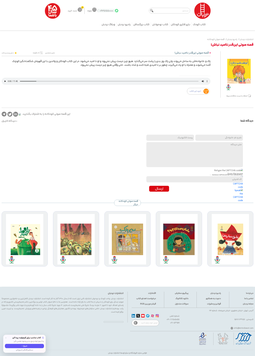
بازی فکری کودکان (180, 24)
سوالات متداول (181, 304)
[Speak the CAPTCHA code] (238, 195)
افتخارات (152, 293)
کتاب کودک (199, 24)
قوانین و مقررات (214, 304)
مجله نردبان (248, 304)
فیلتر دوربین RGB (148, 304)
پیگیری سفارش (181, 293)
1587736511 (239, 319)
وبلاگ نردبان (108, 24)
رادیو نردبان (124, 24)
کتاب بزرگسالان (141, 24)
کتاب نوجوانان (160, 24)
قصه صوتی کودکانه (215, 39)
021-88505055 (173, 319)
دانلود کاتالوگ (181, 298)
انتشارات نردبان (246, 39)
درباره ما (249, 293)
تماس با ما (248, 298)
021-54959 (174, 322)
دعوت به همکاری (213, 298)
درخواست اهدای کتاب (146, 298)
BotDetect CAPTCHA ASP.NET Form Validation (226, 175)
